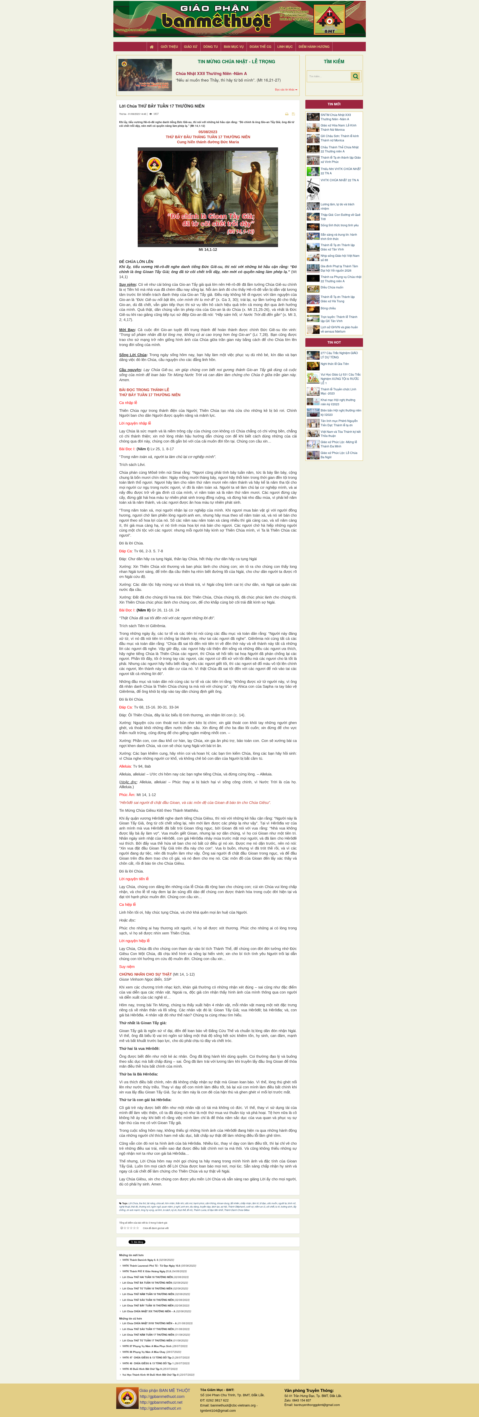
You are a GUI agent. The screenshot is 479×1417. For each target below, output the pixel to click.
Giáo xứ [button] (190, 46)
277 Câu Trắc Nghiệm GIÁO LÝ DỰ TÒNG (339, 355)
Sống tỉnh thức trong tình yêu (340, 225)
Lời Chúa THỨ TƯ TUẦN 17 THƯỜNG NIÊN (147, 1340)
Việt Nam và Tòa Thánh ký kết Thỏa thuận (341, 434)
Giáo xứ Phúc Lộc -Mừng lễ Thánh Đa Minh (339, 444)
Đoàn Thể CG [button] (260, 46)
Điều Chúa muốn (332, 287)
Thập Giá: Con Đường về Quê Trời (340, 217)
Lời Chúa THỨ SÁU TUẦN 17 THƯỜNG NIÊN (148, 1329)
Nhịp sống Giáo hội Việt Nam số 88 (340, 258)
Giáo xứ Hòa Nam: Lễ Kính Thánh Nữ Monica (338, 127)
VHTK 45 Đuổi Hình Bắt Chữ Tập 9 (142, 1369)
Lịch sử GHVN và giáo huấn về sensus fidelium (339, 329)
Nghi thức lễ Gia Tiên (335, 364)
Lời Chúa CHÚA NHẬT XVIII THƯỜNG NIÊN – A (149, 1323)
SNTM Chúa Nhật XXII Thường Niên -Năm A (336, 117)
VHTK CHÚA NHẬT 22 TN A (340, 180)
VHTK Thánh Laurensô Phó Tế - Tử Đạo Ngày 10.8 (151, 1265)
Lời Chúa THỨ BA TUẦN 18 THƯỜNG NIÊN (147, 1282)
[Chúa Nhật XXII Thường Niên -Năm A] (145, 75)
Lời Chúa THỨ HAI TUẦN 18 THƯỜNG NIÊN (147, 1277)
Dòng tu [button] (210, 46)
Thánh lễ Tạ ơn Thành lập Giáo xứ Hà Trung (338, 299)
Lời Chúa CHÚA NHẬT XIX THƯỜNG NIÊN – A (148, 1311)
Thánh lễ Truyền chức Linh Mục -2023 (338, 391)
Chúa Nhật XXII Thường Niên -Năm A (211, 73)
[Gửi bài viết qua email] (280, 114)
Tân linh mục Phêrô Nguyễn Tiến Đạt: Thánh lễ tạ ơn (339, 423)
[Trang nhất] (152, 47)
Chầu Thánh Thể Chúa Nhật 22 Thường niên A (340, 149)
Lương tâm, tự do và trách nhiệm (337, 206)
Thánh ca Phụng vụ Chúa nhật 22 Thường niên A (341, 279)
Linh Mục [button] (285, 46)
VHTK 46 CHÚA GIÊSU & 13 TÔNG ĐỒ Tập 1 (148, 1363)
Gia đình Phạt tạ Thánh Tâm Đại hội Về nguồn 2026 (339, 268)
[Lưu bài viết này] (294, 114)
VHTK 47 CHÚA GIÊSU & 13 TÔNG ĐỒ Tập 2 (148, 1357)
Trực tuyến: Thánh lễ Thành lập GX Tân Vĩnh (339, 319)
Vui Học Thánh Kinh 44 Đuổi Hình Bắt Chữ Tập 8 (150, 1374)
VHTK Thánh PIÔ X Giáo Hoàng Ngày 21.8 (146, 1271)
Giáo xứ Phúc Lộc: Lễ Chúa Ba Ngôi (339, 455)
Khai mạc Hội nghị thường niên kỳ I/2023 (338, 402)
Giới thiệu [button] (169, 46)
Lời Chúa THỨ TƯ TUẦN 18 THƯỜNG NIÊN (147, 1288)
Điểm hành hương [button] (314, 46)
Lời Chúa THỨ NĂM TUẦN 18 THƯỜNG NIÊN (148, 1294)
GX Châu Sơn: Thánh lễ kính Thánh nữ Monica (340, 138)
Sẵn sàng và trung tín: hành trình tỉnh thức (339, 236)
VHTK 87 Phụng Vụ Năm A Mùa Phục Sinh (147, 1346)
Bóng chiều (328, 308)
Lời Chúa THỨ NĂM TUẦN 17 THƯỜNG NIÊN (148, 1334)
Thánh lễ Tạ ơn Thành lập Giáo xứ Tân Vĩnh (338, 247)
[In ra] (287, 114)
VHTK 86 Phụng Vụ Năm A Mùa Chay (143, 1352)
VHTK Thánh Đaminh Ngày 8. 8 (140, 1260)
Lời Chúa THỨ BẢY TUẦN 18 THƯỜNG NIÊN (147, 1305)
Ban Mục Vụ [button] (234, 46)
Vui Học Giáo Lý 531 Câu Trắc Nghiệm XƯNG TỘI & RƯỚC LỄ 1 (341, 378)
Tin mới (334, 104)
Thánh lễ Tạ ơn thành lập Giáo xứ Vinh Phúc (341, 159)
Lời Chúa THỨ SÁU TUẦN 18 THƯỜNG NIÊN (148, 1300)
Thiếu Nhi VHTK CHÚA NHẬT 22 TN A (341, 171)
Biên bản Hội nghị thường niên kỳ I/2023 (341, 412)
